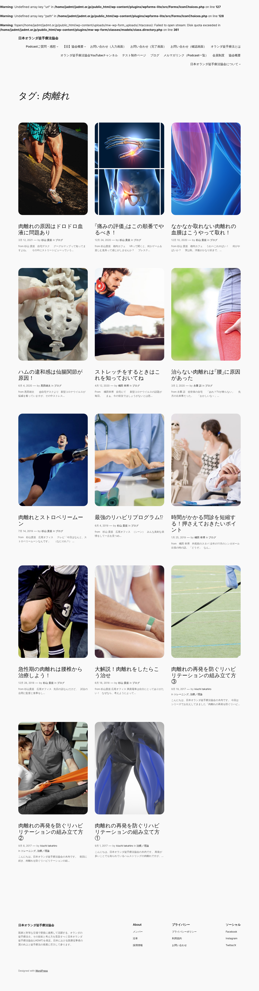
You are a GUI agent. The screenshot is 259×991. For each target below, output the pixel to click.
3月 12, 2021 (25, 239)
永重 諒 (197, 385)
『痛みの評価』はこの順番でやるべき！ (129, 229)
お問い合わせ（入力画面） (108, 46)
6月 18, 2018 (102, 682)
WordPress (41, 970)
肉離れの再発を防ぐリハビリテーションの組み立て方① (127, 832)
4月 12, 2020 (102, 385)
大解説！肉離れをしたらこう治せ (127, 672)
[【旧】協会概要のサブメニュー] (85, 46)
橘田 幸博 (123, 385)
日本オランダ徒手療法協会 (38, 38)
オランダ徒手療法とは (226, 46)
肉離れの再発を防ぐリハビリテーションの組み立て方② (50, 832)
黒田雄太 (46, 385)
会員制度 (218, 55)
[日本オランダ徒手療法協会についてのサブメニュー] (240, 64)
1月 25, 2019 (178, 537)
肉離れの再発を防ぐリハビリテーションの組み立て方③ (203, 675)
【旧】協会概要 (73, 46)
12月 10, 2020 (179, 239)
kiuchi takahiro (203, 688)
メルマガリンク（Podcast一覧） (186, 55)
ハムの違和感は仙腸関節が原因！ (50, 375)
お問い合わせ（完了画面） (148, 46)
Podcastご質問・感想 (41, 46)
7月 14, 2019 (25, 530)
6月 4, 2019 (101, 525)
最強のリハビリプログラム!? (129, 518)
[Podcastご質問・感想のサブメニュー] (57, 46)
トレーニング (181, 694)
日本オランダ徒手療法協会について (214, 64)
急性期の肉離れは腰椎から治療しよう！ (50, 672)
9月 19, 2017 (178, 688)
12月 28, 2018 (26, 682)
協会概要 (235, 55)
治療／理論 (196, 694)
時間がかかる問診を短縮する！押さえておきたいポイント (203, 524)
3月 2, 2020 (178, 385)
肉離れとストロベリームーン (50, 521)
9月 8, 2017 (25, 845)
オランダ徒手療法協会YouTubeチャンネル (89, 55)
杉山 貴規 (46, 239)
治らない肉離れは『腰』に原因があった (205, 375)
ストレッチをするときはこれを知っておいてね (127, 375)
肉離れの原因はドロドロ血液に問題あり (50, 229)
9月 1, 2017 (101, 845)
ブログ (154, 55)
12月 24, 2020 (103, 239)
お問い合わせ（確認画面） (188, 46)
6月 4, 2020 (25, 385)
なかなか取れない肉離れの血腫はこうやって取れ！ (203, 229)
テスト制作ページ (134, 55)
